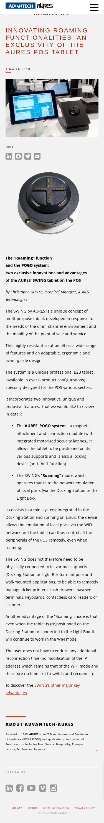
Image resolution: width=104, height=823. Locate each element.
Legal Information (56, 807)
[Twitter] (27, 157)
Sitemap (17, 807)
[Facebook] (18, 157)
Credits (32, 807)
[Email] (37, 157)
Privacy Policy (85, 807)
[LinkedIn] (9, 157)
